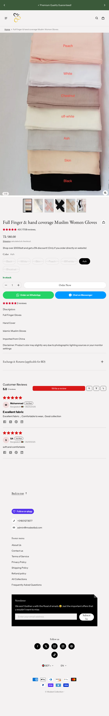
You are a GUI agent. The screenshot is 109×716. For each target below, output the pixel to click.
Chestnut (11, 269)
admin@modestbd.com (29, 527)
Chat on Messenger (82, 295)
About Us (16, 545)
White (24, 261)
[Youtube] (54, 646)
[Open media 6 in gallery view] (70, 205)
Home (7, 29)
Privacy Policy (19, 562)
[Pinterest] (71, 646)
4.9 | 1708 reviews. (27, 229)
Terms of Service (20, 556)
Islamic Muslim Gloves (14, 330)
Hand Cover (9, 323)
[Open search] (89, 388)
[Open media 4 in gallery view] (49, 205)
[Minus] (6, 285)
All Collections (19, 579)
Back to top (18, 493)
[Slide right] (104, 5)
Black (9, 261)
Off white (69, 261)
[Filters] (96, 388)
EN (62, 665)
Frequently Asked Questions (27, 584)
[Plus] (18, 285)
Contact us (17, 550)
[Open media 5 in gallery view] (59, 205)
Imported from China (14, 338)
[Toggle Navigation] (6, 18)
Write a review (59, 388)
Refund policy (19, 573)
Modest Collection (55, 692)
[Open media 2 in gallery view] (38, 205)
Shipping (7, 241)
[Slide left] (4, 5)
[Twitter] (46, 646)
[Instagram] (63, 646)
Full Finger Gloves (12, 315)
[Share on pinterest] (16, 422)
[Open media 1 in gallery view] (27, 205)
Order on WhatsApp (30, 295)
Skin (38, 261)
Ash (84, 261)
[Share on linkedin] (22, 422)
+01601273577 (25, 520)
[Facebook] (37, 646)
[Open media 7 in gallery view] (81, 205)
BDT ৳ (48, 665)
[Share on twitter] (10, 422)
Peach (52, 261)
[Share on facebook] (5, 422)
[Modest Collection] (17, 18)
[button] (97, 18)
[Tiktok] (54, 655)
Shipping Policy (20, 567)
